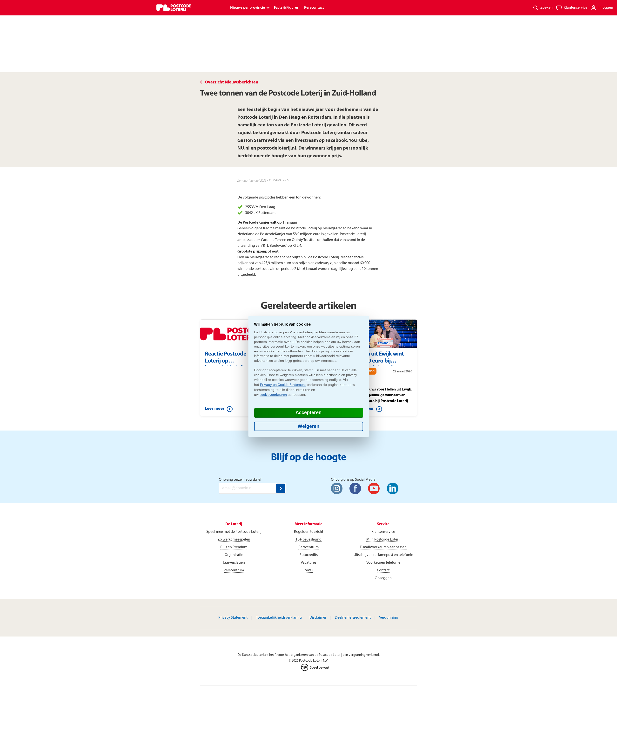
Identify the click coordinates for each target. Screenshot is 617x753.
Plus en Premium (233, 547)
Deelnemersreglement (353, 618)
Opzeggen (383, 578)
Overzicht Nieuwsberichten (231, 82)
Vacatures (308, 563)
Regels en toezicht (308, 532)
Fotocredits (309, 555)
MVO (309, 570)
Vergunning (388, 618)
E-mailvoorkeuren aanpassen (383, 547)
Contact (383, 570)
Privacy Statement (233, 618)
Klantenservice (383, 532)
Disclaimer (317, 618)
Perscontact (314, 8)
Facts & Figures (286, 8)
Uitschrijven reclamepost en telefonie (383, 555)
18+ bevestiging (308, 539)
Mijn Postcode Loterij (383, 539)
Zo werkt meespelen (234, 539)
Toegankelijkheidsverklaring (279, 618)
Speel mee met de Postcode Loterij (234, 532)
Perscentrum (234, 570)
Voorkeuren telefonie (383, 563)
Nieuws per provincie (247, 8)
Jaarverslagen (234, 563)
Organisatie (234, 555)
